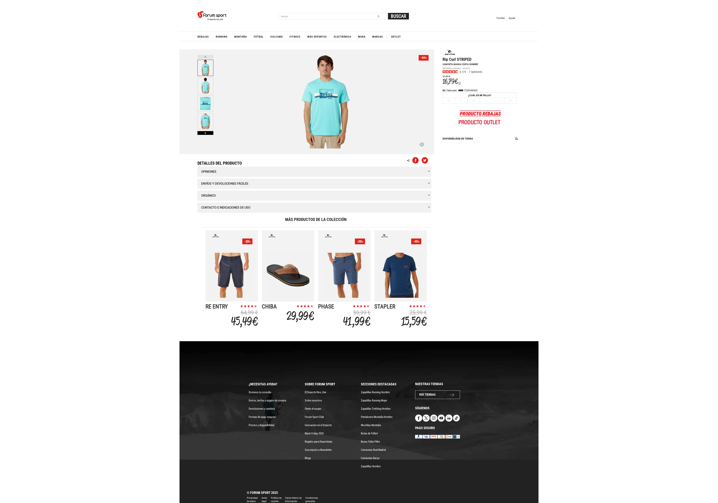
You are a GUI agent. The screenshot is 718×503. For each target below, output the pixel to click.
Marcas (377, 36)
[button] (710, 490)
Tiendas (500, 18)
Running (221, 36)
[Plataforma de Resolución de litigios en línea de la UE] (456, 436)
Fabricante (452, 90)
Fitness (295, 36)
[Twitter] (426, 418)
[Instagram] (433, 418)
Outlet (396, 36)
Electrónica (342, 36)
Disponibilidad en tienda (458, 138)
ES (444, 90)
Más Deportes (317, 36)
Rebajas (203, 36)
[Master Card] (433, 436)
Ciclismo (276, 36)
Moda (361, 36)
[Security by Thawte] (441, 436)
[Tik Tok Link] (456, 418)
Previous (205, 57)
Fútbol (258, 36)
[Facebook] (418, 418)
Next (205, 133)
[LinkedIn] (448, 418)
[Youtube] (441, 418)
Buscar (398, 16)
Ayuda (512, 18)
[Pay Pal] (418, 436)
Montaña (240, 36)
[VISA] (426, 436)
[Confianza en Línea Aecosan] (448, 436)
